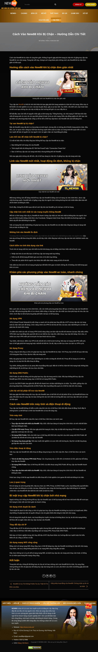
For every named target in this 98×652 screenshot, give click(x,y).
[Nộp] (55, 4)
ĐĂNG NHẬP (91, 4)
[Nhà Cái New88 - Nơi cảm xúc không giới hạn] (11, 4)
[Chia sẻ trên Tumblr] (54, 575)
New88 (21, 104)
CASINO (24, 13)
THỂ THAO (54, 13)
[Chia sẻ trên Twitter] (47, 575)
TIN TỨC (56, 20)
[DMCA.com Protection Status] (34, 647)
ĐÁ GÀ (64, 13)
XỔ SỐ (85, 13)
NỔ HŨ (43, 13)
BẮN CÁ (34, 13)
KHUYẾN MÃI (44, 20)
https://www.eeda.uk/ (27, 627)
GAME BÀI (75, 13)
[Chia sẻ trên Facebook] (43, 575)
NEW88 (13, 13)
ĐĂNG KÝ (78, 4)
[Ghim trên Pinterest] (50, 575)
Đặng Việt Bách (23, 643)
